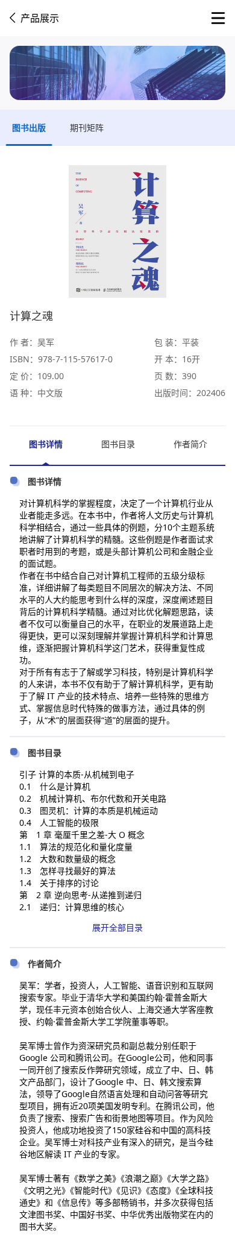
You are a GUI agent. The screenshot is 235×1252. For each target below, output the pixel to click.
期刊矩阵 (87, 127)
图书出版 (29, 127)
